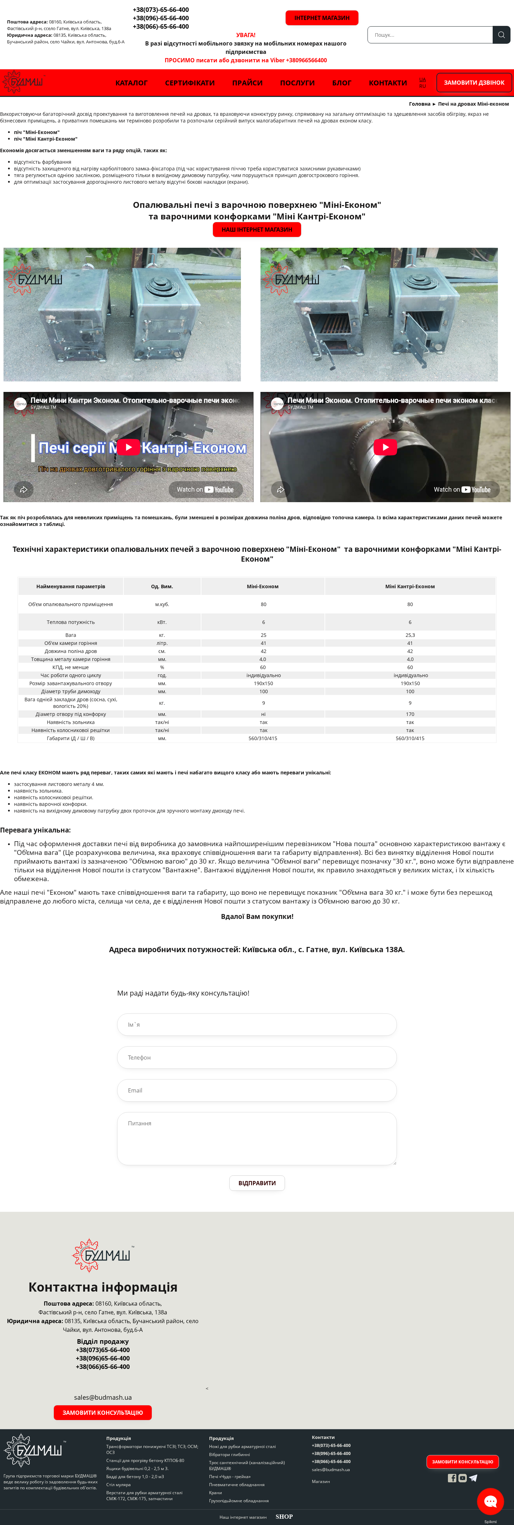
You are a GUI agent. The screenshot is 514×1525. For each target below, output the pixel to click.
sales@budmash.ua (331, 1470)
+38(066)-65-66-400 (161, 26)
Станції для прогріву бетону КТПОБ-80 (145, 1460)
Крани (215, 1493)
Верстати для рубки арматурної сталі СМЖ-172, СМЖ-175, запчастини (144, 1496)
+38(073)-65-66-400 (161, 9)
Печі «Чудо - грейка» (230, 1477)
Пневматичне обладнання (237, 1485)
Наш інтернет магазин (257, 229)
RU (422, 86)
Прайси (247, 82)
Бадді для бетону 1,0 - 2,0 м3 (135, 1477)
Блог (341, 82)
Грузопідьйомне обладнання (239, 1501)
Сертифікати (190, 82)
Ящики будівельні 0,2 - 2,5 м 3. (137, 1468)
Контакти (388, 82)
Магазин (321, 1481)
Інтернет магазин (322, 18)
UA (422, 79)
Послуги (297, 82)
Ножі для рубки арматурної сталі (242, 1446)
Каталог (131, 82)
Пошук (502, 35)
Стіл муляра (118, 1485)
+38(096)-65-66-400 (161, 18)
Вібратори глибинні (229, 1454)
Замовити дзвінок (474, 82)
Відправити (257, 1183)
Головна (419, 103)
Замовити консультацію (103, 1413)
